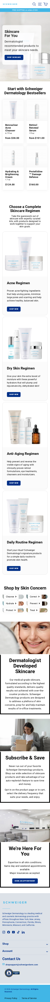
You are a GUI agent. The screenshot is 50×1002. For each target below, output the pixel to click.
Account (7, 951)
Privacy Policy (11, 998)
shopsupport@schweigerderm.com (22, 965)
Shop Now (13, 309)
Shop (5, 943)
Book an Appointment (25, 881)
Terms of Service (29, 998)
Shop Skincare (14, 57)
